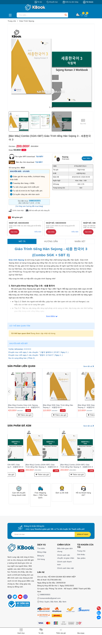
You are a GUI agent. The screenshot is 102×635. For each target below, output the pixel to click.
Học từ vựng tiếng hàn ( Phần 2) (21, 358)
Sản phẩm (81, 558)
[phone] (99, 608)
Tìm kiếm (41, 548)
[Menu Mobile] (11, 14)
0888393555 (45, 595)
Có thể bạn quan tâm (19, 326)
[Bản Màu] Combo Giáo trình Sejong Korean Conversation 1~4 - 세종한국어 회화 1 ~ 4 (24, 406)
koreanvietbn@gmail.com (50, 598)
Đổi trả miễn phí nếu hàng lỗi (39, 210)
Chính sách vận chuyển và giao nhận (65, 556)
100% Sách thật (18, 210)
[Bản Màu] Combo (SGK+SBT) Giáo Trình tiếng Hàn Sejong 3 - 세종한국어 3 (42, 466)
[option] (19, 493)
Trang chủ (81, 551)
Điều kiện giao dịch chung (65, 549)
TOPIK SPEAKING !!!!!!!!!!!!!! (19, 349)
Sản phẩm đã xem (19, 425)
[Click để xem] (51, 67)
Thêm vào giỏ (25, 415)
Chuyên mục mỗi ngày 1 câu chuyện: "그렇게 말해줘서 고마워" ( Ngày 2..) (38, 352)
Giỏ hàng (41, 559)
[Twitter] (15, 597)
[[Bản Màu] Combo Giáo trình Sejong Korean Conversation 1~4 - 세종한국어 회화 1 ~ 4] (25, 386)
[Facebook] (9, 597)
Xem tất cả (88, 366)
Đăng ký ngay (82, 534)
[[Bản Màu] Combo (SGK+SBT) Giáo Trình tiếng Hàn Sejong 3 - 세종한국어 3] (42, 445)
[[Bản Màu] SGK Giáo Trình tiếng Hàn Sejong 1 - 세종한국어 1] (59, 386)
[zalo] (99, 613)
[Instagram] (25, 597)
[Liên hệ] (99, 617)
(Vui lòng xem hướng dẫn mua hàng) (29, 206)
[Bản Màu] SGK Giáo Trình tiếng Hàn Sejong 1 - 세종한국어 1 (58, 406)
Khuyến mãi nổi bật (18, 343)
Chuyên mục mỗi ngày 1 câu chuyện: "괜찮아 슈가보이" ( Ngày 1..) (35, 355)
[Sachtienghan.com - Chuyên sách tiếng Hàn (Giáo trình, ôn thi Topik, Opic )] (51, 7)
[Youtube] (20, 597)
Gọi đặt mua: (29, 202)
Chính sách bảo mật (65, 568)
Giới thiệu (81, 555)
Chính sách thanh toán (64, 563)
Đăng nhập (41, 552)
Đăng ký (40, 556)
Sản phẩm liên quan (21, 366)
